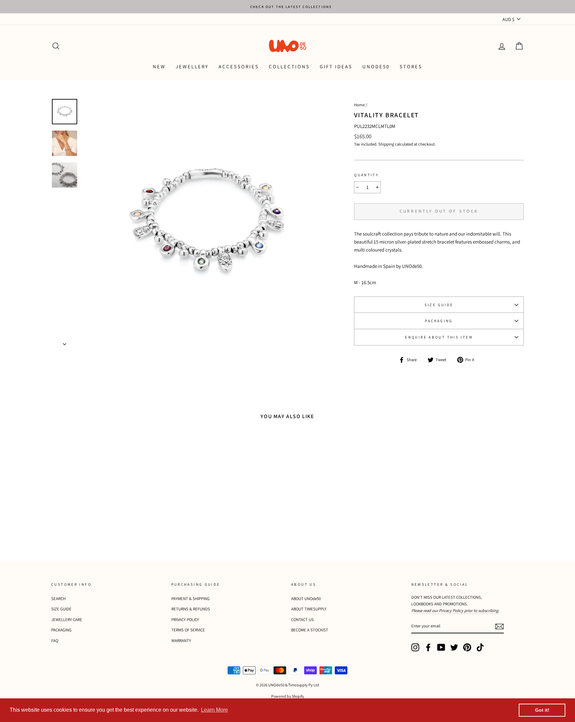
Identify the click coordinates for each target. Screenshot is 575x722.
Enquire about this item (439, 337)
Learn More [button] (214, 710)
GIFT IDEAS (336, 66)
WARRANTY (181, 640)
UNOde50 (376, 66)
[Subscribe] (499, 626)
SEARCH (58, 598)
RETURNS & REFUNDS (190, 609)
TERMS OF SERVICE (188, 630)
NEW (159, 66)
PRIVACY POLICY (185, 619)
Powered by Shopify (287, 696)
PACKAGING (439, 321)
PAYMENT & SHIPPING (190, 598)
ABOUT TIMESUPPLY (308, 609)
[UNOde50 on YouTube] (441, 647)
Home (359, 105)
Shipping (386, 144)
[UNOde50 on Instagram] (415, 647)
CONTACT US (302, 619)
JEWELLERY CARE (66, 619)
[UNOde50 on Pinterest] (467, 647)
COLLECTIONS (289, 66)
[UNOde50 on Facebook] (428, 647)
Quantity (366, 175)
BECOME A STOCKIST (309, 630)
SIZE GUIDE (439, 305)
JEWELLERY (192, 66)
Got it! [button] (542, 710)
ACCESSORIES (239, 66)
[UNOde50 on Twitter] (454, 647)
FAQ (54, 640)
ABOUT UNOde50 (306, 598)
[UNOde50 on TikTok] (480, 647)
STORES (411, 66)
